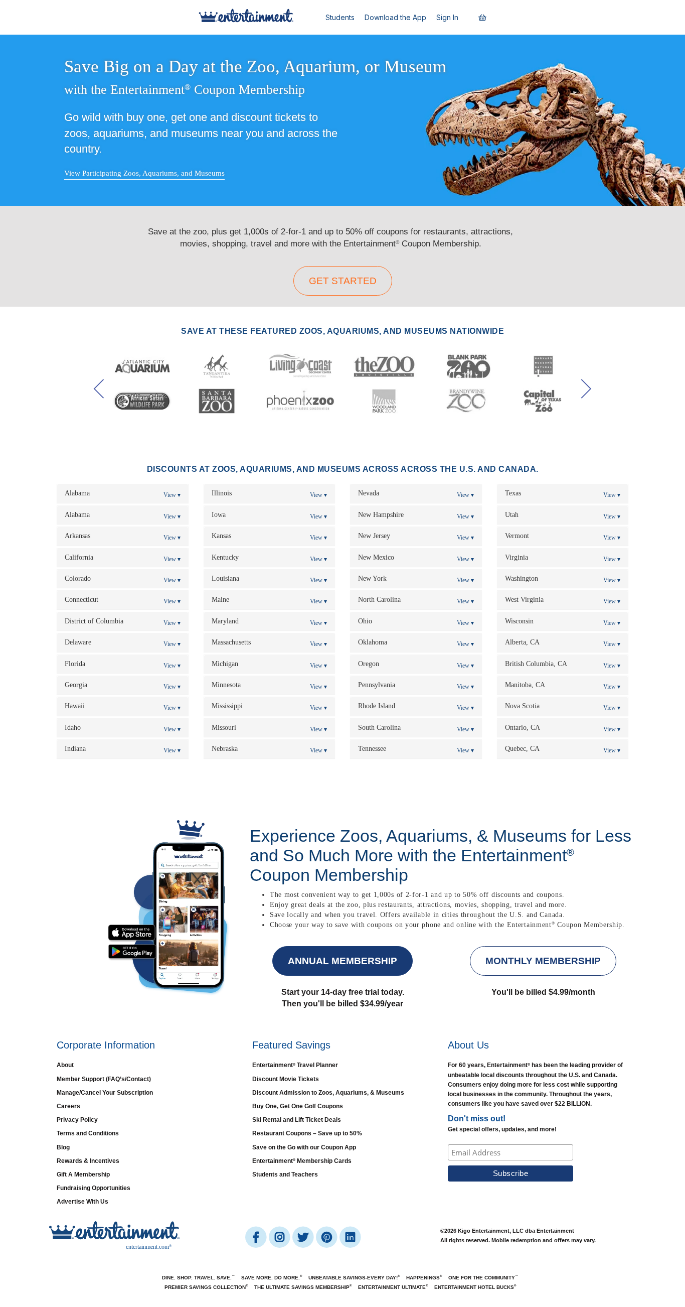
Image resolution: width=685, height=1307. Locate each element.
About (65, 1065)
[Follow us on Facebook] (256, 1237)
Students (340, 17)
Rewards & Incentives (88, 1160)
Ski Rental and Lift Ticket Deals (296, 1119)
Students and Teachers (285, 1174)
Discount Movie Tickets (285, 1079)
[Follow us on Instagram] (280, 1237)
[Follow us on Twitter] (303, 1237)
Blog (63, 1147)
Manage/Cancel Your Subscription (105, 1092)
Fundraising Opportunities (93, 1188)
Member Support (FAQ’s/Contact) (104, 1079)
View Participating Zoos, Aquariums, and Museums (144, 173)
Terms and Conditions (88, 1133)
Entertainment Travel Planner (295, 1065)
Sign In (447, 17)
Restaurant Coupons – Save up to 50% (307, 1133)
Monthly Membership (543, 961)
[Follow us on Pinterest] (327, 1237)
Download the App (395, 17)
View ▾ (172, 494)
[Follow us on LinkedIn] (350, 1237)
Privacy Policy (77, 1119)
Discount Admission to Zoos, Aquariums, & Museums (328, 1092)
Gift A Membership (83, 1174)
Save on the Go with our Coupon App (304, 1147)
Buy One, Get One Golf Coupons (297, 1106)
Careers (68, 1106)
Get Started (343, 281)
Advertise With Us (82, 1201)
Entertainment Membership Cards (302, 1160)
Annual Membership (342, 961)
